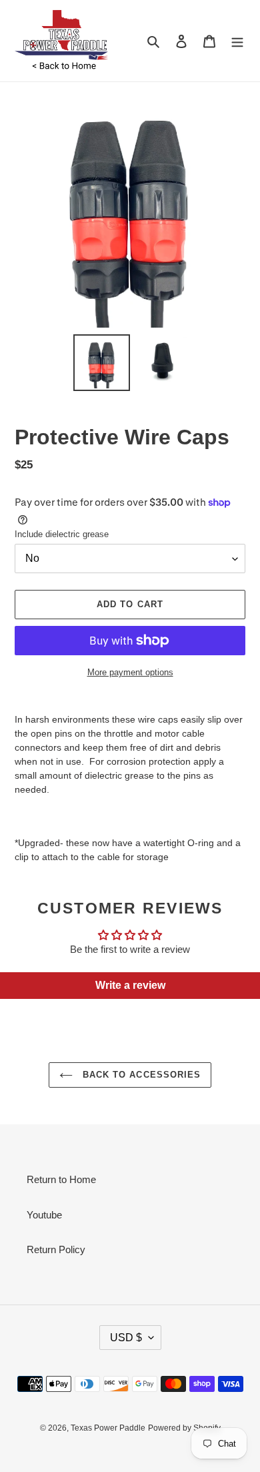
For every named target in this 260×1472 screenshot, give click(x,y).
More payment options (130, 672)
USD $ (126, 1337)
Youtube (44, 1214)
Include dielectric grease (62, 534)
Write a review (130, 985)
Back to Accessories (140, 1075)
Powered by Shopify (184, 1428)
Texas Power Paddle (108, 1428)
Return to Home (61, 1179)
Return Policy (56, 1249)
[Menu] (237, 41)
